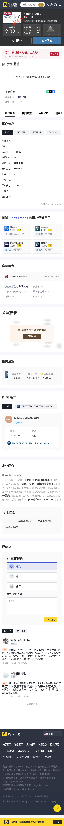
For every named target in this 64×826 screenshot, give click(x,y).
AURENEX (8, 796)
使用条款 (42, 744)
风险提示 (30, 744)
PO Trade (8, 801)
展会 (50, 750)
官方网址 (47, 40)
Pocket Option (24, 801)
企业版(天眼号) (25, 750)
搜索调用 (10, 750)
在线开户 (17, 40)
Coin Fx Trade (24, 796)
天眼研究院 (7, 757)
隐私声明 (54, 744)
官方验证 (40, 750)
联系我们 (18, 744)
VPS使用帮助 (23, 757)
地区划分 (49, 757)
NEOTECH (40, 796)
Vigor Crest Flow (43, 801)
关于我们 (6, 744)
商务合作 (37, 757)
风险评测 (54, 54)
